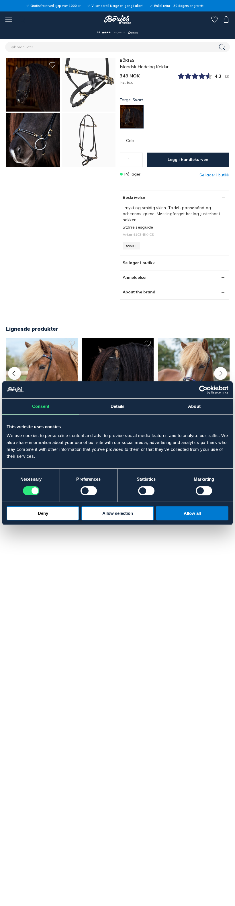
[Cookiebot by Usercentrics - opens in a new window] (203, 389)
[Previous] (14, 373)
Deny (43, 513)
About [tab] (194, 406)
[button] (117, 33)
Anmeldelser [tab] (135, 277)
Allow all (192, 513)
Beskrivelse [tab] (134, 197)
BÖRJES (127, 60)
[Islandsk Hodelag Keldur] (88, 85)
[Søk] (223, 47)
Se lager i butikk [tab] (139, 262)
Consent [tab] (40, 406)
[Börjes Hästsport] (118, 19)
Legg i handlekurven (188, 159)
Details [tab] (118, 406)
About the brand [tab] (139, 292)
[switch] (89, 490)
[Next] (220, 373)
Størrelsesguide (138, 227)
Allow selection (117, 513)
